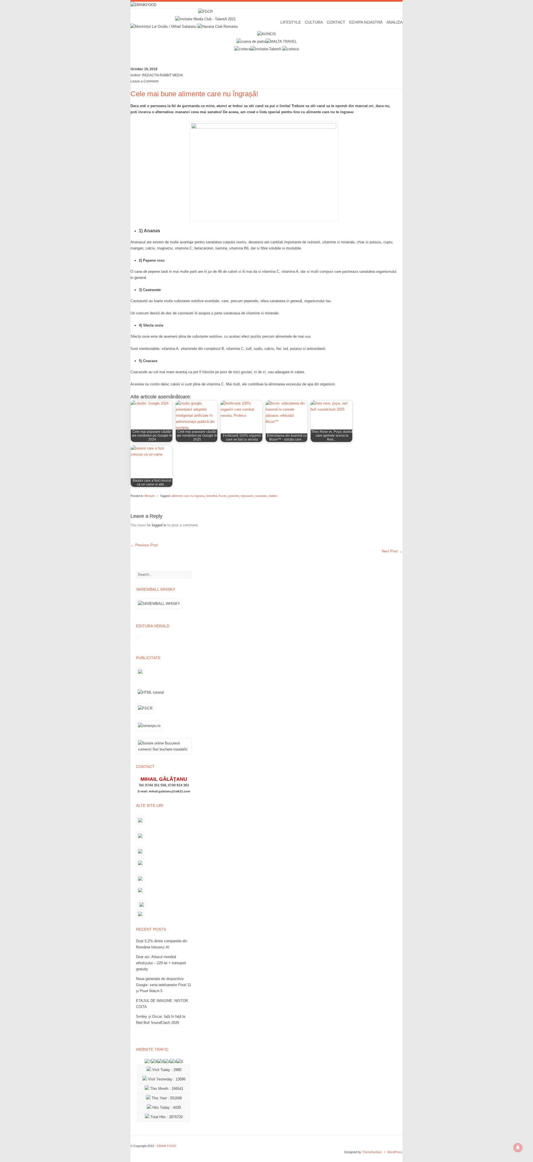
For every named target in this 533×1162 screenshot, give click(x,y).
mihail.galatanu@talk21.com (169, 791)
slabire (272, 495)
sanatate (261, 495)
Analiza (394, 22)
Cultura (314, 22)
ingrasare (247, 495)
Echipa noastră (366, 22)
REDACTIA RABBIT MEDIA (162, 75)
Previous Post (144, 545)
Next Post (392, 551)
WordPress (395, 1152)
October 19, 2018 (143, 69)
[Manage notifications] (518, 1147)
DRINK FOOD (166, 1146)
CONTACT (336, 22)
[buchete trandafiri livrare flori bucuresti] (164, 754)
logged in (159, 525)
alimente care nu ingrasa (188, 495)
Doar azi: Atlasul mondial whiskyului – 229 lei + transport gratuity (161, 963)
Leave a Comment (144, 81)
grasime (233, 495)
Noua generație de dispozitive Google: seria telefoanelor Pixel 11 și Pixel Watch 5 (163, 985)
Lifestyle (290, 22)
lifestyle (150, 495)
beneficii (211, 495)
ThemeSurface (372, 1152)
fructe (223, 495)
